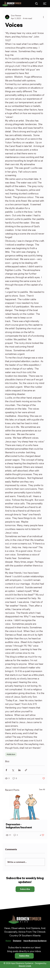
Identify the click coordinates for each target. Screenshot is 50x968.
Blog (7, 761)
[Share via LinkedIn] (19, 770)
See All (42, 789)
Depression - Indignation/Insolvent (19, 826)
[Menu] (45, 3)
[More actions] (43, 17)
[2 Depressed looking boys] (25, 807)
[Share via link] (26, 770)
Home (8, 940)
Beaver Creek (25, 966)
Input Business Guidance (35, 940)
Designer (17, 940)
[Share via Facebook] (6, 770)
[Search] (36, 3)
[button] (25, 889)
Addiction (11, 754)
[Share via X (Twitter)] (13, 770)
